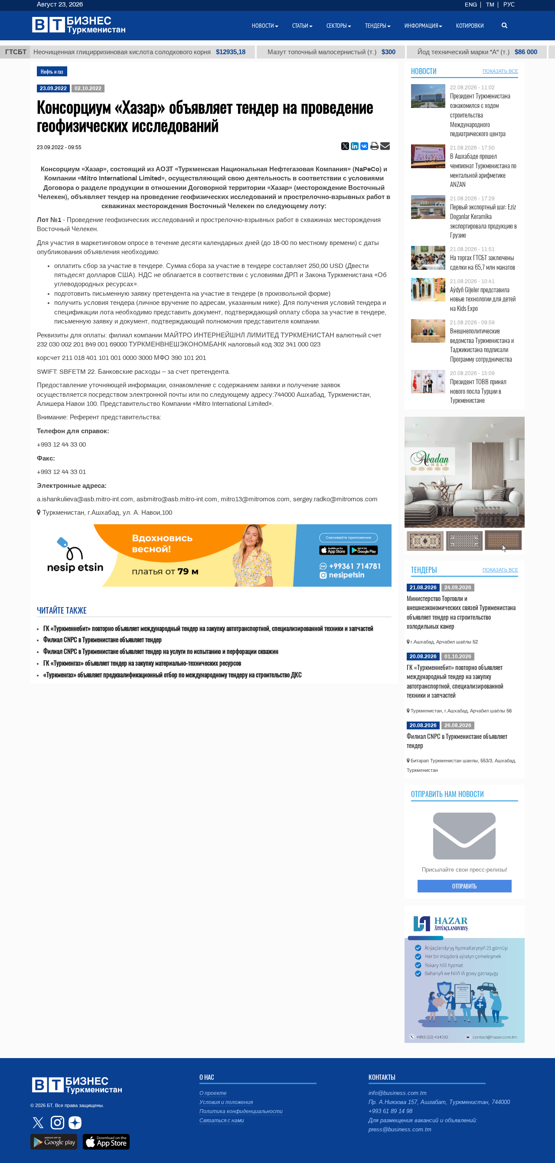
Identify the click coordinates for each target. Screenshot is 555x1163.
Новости (424, 71)
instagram (56, 1122)
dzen (73, 1122)
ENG (471, 5)
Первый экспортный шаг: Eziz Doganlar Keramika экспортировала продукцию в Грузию (483, 220)
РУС (509, 5)
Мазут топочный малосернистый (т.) (304, 52)
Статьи (300, 25)
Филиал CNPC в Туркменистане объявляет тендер (102, 639)
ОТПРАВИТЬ (464, 886)
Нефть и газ (52, 71)
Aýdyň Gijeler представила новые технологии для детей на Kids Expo (483, 299)
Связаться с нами (221, 1120)
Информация (421, 25)
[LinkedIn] (355, 146)
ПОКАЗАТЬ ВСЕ (500, 71)
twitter (39, 1122)
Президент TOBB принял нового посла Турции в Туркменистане (478, 391)
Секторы (336, 25)
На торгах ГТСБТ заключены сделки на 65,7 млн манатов (482, 262)
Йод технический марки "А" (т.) (449, 52)
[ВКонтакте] (364, 146)
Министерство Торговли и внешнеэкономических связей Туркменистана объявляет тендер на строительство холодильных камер (461, 612)
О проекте (213, 1093)
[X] (345, 146)
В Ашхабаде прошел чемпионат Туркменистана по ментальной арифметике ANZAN (483, 170)
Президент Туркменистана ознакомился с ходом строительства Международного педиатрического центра (480, 114)
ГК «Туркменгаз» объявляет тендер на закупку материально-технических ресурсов (142, 662)
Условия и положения (226, 1102)
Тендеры (424, 570)
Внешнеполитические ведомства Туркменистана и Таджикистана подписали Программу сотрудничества (482, 344)
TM (490, 5)
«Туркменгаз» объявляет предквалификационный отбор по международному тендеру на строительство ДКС (172, 674)
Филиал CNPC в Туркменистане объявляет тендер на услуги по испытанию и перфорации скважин (160, 651)
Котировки (470, 25)
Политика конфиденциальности (241, 1111)
